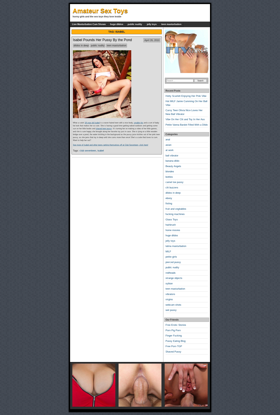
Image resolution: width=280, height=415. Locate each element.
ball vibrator (172, 155)
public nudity (135, 24)
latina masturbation (176, 246)
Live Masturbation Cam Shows (89, 24)
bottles (169, 177)
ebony (169, 198)
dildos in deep (81, 45)
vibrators (170, 294)
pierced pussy (173, 262)
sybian (169, 283)
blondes (170, 171)
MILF (168, 251)
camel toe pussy (174, 182)
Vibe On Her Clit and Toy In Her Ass (185, 119)
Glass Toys (172, 219)
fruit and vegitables (176, 209)
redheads (171, 272)
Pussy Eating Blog (176, 341)
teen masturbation (171, 24)
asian (168, 145)
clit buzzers (172, 187)
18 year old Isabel (92, 123)
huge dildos (116, 24)
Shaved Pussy (173, 351)
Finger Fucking (174, 335)
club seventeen (87, 150)
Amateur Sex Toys (100, 10)
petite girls (171, 256)
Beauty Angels (173, 166)
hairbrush (171, 224)
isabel (100, 150)
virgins (169, 299)
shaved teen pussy (104, 128)
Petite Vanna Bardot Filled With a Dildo (187, 124)
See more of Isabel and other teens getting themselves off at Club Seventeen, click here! (110, 145)
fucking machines (175, 214)
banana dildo (172, 160)
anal (168, 139)
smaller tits (138, 123)
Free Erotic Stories (176, 325)
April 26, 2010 (151, 40)
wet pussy (171, 310)
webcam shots (173, 304)
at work (170, 150)
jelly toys (152, 24)
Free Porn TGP (174, 346)
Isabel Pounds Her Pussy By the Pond (102, 40)
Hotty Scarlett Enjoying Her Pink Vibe (186, 96)
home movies (173, 230)
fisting (169, 203)
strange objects (174, 278)
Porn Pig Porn (173, 330)
